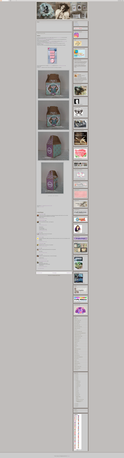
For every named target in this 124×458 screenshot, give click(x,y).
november (77, 382)
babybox (77, 398)
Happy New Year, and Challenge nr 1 (79, 401)
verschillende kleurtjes (61, 65)
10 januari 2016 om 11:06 (43, 230)
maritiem (75, 352)
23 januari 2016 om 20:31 (43, 266)
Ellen (40, 248)
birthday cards (76, 328)
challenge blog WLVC (77, 336)
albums (75, 318)
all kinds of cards (76, 320)
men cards (75, 353)
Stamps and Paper (42, 220)
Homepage (54, 272)
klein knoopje (50, 65)
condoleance (76, 339)
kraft (49, 42)
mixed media (76, 355)
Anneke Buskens (76, 23)
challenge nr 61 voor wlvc (80, 399)
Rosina (40, 254)
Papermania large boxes (50, 38)
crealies (75, 342)
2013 (76, 406)
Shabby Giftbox (78, 396)
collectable (43, 43)
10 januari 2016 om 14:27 (43, 241)
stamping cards (76, 363)
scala (75, 360)
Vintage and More (77, 366)
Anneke (80, 74)
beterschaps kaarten (77, 326)
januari (77, 395)
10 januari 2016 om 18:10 (43, 246)
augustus (77, 386)
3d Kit (41, 67)
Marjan (40, 232)
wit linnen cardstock (54, 42)
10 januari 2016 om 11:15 (43, 235)
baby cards (76, 323)
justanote (75, 350)
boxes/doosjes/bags (77, 331)
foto (74, 347)
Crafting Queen (41, 243)
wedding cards (76, 368)
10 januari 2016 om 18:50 (43, 252)
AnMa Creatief (59, 37)
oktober (77, 383)
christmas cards (76, 337)
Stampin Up (76, 361)
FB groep (75, 345)
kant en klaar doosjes (42, 39)
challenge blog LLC (77, 334)
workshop (75, 369)
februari (77, 394)
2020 (76, 374)
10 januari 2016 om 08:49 (43, 218)
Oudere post (69, 272)
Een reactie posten (41, 268)
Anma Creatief (41, 206)
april (77, 391)
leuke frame (64, 41)
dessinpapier (49, 41)
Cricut (75, 344)
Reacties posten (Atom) (56, 275)
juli (76, 387)
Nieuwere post (39, 272)
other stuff (75, 358)
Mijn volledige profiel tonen (78, 81)
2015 (76, 403)
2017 (76, 378)
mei (76, 390)
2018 (76, 377)
